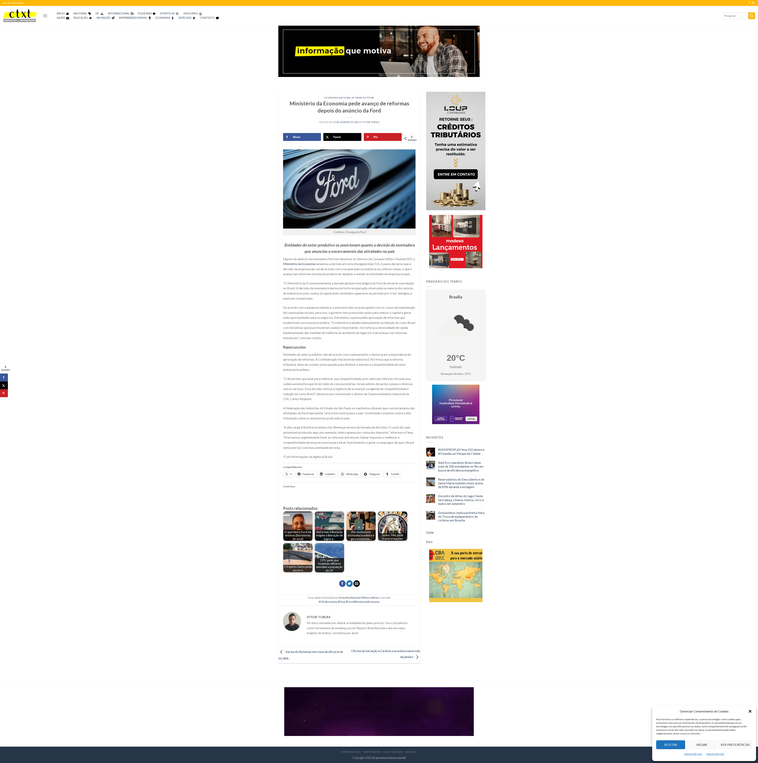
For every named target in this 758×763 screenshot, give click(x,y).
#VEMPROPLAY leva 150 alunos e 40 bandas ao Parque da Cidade (461, 451)
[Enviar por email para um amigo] (356, 583)
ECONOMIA (163, 17)
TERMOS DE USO (693, 754)
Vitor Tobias (371, 122)
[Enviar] (751, 15)
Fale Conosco (393, 751)
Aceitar (670, 744)
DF (97, 13)
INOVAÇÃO (104, 17)
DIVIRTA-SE (167, 13)
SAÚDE (61, 17)
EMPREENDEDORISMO (133, 17)
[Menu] (45, 16)
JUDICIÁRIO (190, 13)
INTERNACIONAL (118, 13)
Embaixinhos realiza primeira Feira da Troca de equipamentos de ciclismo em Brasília (461, 516)
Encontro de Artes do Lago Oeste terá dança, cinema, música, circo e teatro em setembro (461, 499)
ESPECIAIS (185, 17)
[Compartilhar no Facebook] (342, 583)
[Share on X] (4, 385)
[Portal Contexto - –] (20, 15)
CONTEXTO (207, 17)
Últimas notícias (363, 97)
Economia (331, 97)
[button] (750, 711)
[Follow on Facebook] (749, 3)
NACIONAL (80, 13)
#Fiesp (341, 601)
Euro (429, 542)
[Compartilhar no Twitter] (349, 583)
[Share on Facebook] (4, 377)
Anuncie (411, 751)
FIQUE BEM (145, 13)
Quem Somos (372, 751)
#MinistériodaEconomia (366, 601)
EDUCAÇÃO (81, 17)
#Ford (349, 601)
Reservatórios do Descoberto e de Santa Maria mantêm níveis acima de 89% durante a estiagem (461, 483)
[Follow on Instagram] (753, 3)
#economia (331, 601)
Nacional (345, 97)
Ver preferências (735, 744)
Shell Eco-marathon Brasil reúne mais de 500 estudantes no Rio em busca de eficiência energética (460, 466)
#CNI (322, 601)
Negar (701, 744)
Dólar (430, 532)
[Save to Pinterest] (4, 393)
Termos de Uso (351, 751)
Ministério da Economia (299, 264)
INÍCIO (61, 13)
